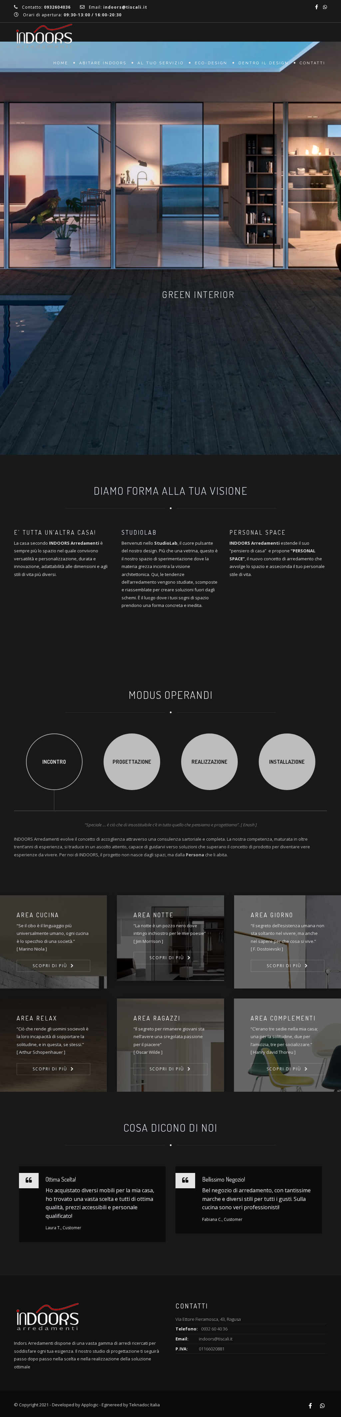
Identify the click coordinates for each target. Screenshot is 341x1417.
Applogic (89, 1405)
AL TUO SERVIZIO (161, 63)
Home (60, 63)
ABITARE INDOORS (103, 63)
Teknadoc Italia (144, 1405)
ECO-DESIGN (211, 63)
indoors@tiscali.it (215, 1339)
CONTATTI (312, 63)
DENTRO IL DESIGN (263, 63)
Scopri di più (50, 966)
